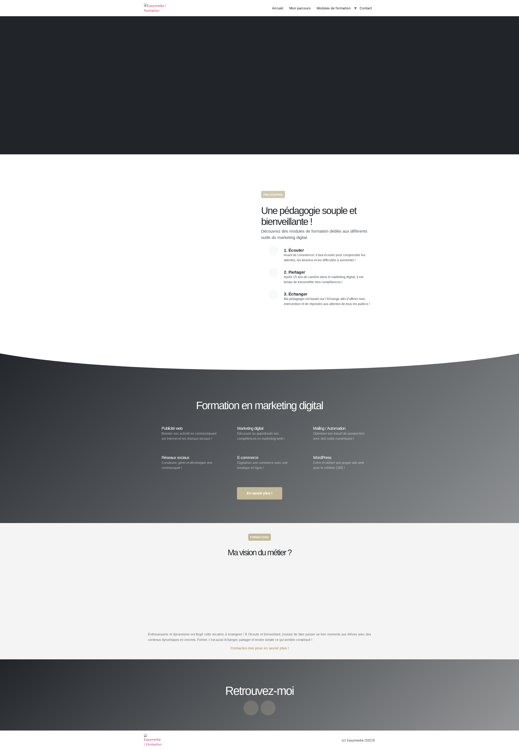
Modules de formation (334, 8)
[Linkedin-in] (268, 708)
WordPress (322, 457)
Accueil (277, 8)
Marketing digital (250, 428)
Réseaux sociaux (175, 457)
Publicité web (172, 428)
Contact (366, 8)
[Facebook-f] (250, 708)
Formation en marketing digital (259, 405)
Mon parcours (300, 8)
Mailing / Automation (329, 428)
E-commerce (247, 457)
